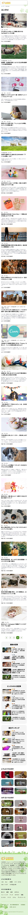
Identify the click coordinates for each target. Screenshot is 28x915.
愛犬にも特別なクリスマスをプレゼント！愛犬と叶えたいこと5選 (14, 278)
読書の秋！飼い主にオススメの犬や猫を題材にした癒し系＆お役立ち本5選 (14, 374)
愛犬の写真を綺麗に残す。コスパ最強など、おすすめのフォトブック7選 (14, 592)
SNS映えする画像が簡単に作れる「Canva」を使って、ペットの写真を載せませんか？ (14, 344)
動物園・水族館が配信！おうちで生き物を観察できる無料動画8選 (14, 63)
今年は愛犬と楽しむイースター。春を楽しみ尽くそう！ (14, 436)
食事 (11, 892)
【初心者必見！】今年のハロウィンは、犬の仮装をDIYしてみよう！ (14, 405)
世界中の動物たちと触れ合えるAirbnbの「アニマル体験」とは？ (13, 155)
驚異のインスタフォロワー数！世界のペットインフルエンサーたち (14, 95)
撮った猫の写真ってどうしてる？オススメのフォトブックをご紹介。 (14, 528)
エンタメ (6, 29)
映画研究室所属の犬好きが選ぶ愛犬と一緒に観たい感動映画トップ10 (14, 246)
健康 (7, 892)
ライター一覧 (4, 907)
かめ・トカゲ (7, 306)
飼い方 (3, 892)
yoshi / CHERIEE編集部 (6, 475)
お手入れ (16, 892)
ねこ (5, 93)
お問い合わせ (13, 907)
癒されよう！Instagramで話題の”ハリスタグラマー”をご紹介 (13, 625)
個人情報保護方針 (14, 904)
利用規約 (23, 904)
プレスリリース (21, 897)
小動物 (2, 308)
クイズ (9, 897)
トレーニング (4, 894)
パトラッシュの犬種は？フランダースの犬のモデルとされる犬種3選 (14, 466)
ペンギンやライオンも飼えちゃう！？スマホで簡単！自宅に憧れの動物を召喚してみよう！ (14, 310)
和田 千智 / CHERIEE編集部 (7, 224)
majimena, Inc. (21, 911)
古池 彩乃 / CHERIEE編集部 (7, 383)
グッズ (11, 894)
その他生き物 (4, 60)
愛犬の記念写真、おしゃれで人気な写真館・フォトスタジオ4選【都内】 (14, 560)
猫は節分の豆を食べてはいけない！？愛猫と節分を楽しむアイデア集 (14, 215)
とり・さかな (20, 306)
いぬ (2, 29)
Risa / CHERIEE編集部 (5, 41)
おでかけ (17, 894)
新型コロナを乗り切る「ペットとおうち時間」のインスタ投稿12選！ (14, 124)
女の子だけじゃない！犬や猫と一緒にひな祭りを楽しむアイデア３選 (14, 184)
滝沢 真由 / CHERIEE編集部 (7, 193)
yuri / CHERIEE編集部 (5, 287)
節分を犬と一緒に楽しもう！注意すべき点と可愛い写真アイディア (14, 497)
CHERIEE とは (4, 904)
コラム (14, 897)
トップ (2, 6)
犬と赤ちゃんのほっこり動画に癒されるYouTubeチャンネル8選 (12, 32)
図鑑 (22, 894)
